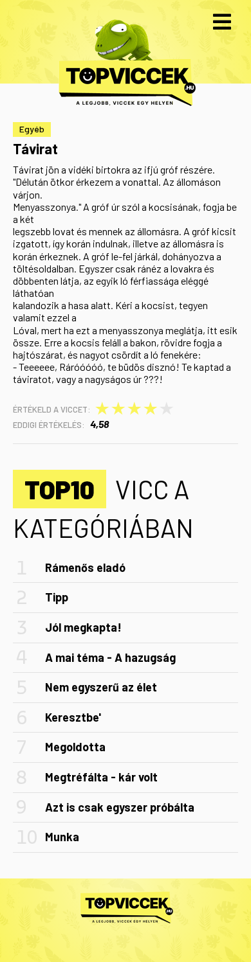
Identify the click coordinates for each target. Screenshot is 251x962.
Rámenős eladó (85, 567)
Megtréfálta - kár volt (101, 777)
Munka (62, 837)
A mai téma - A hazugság (110, 657)
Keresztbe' (73, 717)
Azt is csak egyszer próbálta (119, 807)
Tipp (56, 597)
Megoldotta (75, 747)
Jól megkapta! (83, 627)
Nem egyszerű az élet (101, 687)
